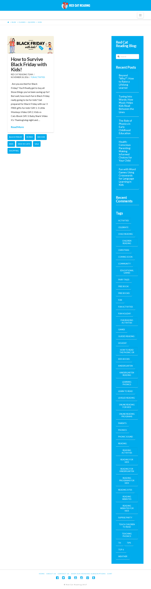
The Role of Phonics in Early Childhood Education (125, 127)
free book (123, 286)
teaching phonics (127, 534)
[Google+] (69, 577)
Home (42, 574)
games (121, 329)
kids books (124, 359)
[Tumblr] (93, 577)
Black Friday (15, 137)
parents (122, 423)
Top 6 (121, 549)
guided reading (126, 336)
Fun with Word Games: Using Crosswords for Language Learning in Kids (127, 177)
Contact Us (63, 574)
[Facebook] (57, 577)
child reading (125, 234)
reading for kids (126, 460)
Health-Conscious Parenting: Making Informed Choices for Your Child (125, 151)
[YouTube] (75, 577)
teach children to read (127, 525)
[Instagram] (81, 577)
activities (123, 220)
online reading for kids (127, 405)
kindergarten (125, 366)
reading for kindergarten (127, 470)
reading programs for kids (126, 480)
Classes (22, 22)
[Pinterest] (87, 577)
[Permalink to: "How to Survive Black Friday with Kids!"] (31, 44)
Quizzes (31, 22)
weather (122, 556)
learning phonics (126, 383)
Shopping (14, 151)
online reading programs (127, 415)
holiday (122, 343)
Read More (17, 127)
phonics (122, 430)
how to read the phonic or (126, 351)
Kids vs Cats (24, 144)
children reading (126, 242)
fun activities (38, 77)
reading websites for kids (127, 508)
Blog (14, 22)
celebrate (123, 227)
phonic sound (125, 436)
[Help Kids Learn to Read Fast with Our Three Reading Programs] (75, 5)
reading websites (126, 497)
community (124, 263)
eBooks (41, 137)
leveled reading (126, 398)
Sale (37, 144)
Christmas (123, 250)
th (119, 543)
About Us (51, 574)
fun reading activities (127, 321)
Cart (109, 574)
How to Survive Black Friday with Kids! (29, 64)
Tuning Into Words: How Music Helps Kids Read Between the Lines (126, 104)
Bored (30, 137)
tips (129, 543)
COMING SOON (125, 257)
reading (122, 443)
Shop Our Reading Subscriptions (88, 574)
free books (124, 293)
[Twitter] (63, 577)
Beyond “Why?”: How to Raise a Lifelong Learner (126, 81)
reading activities (127, 451)
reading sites (125, 490)
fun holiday (124, 313)
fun (120, 300)
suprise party (125, 517)
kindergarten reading (127, 373)
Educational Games (127, 271)
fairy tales (123, 279)
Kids (40, 22)
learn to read (125, 391)
